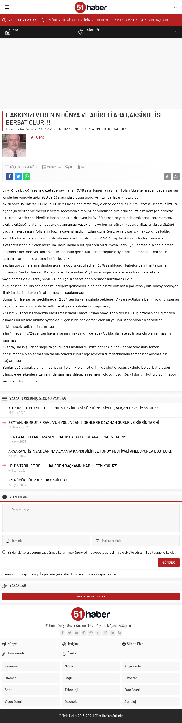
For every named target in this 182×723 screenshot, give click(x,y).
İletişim (72, 644)
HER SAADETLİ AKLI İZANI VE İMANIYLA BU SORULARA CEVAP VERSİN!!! (67, 436)
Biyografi (130, 678)
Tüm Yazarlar (16, 653)
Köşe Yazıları (26, 128)
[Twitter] (70, 633)
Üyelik (71, 653)
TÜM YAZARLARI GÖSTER (91, 596)
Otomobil (11, 678)
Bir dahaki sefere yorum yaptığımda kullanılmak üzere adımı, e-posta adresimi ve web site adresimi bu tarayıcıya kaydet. (92, 552)
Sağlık (69, 678)
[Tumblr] (98, 633)
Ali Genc (38, 136)
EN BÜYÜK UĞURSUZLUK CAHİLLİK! (37, 480)
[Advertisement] (91, 73)
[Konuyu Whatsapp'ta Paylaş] (26, 176)
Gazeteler (72, 702)
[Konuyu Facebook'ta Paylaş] (9, 176)
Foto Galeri (132, 690)
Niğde (34, 167)
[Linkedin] (112, 633)
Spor (8, 690)
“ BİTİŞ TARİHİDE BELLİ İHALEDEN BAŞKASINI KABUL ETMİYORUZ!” (62, 465)
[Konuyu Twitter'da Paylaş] (18, 176)
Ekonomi (11, 666)
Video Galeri (13, 702)
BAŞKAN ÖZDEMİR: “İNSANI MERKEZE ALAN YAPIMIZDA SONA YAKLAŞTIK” (103, 22)
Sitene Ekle (135, 644)
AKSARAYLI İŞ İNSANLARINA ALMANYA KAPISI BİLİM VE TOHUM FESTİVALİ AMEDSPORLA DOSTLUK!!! (90, 451)
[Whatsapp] (91, 633)
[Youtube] (77, 633)
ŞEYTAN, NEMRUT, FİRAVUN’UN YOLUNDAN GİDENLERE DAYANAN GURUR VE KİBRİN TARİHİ (83, 422)
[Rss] (119, 633)
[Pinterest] (84, 633)
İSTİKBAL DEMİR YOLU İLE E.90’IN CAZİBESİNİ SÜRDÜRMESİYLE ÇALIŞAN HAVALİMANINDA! (83, 408)
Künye (12, 644)
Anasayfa (11, 128)
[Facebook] (62, 633)
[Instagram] (105, 633)
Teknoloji (71, 690)
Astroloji (130, 702)
